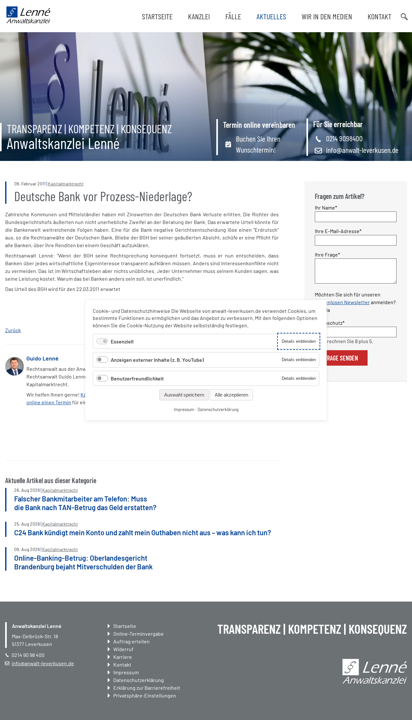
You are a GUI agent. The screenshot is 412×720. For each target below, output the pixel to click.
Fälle (233, 16)
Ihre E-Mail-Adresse (338, 231)
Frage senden (341, 358)
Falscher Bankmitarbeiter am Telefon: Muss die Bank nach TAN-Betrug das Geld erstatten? (85, 502)
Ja (327, 310)
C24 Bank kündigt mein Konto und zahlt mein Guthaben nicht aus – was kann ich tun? (142, 532)
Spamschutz (329, 322)
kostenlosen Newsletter (342, 302)
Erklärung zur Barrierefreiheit (146, 688)
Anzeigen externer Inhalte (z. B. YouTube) (157, 360)
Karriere (122, 657)
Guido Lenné (42, 358)
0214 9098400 (344, 138)
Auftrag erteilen (131, 641)
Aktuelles (271, 16)
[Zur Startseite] (28, 21)
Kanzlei (199, 16)
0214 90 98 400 (28, 655)
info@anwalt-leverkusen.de (362, 149)
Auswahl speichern (184, 394)
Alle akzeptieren (231, 394)
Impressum (126, 672)
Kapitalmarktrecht (66, 183)
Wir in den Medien (327, 16)
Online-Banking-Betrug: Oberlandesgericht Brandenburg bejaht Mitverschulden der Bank (83, 562)
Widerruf (123, 649)
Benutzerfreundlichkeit (137, 378)
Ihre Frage (327, 254)
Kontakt (379, 16)
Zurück (13, 330)
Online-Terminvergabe (138, 634)
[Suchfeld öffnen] (403, 16)
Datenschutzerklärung (138, 680)
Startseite (157, 16)
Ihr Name (326, 207)
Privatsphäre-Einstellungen (144, 695)
